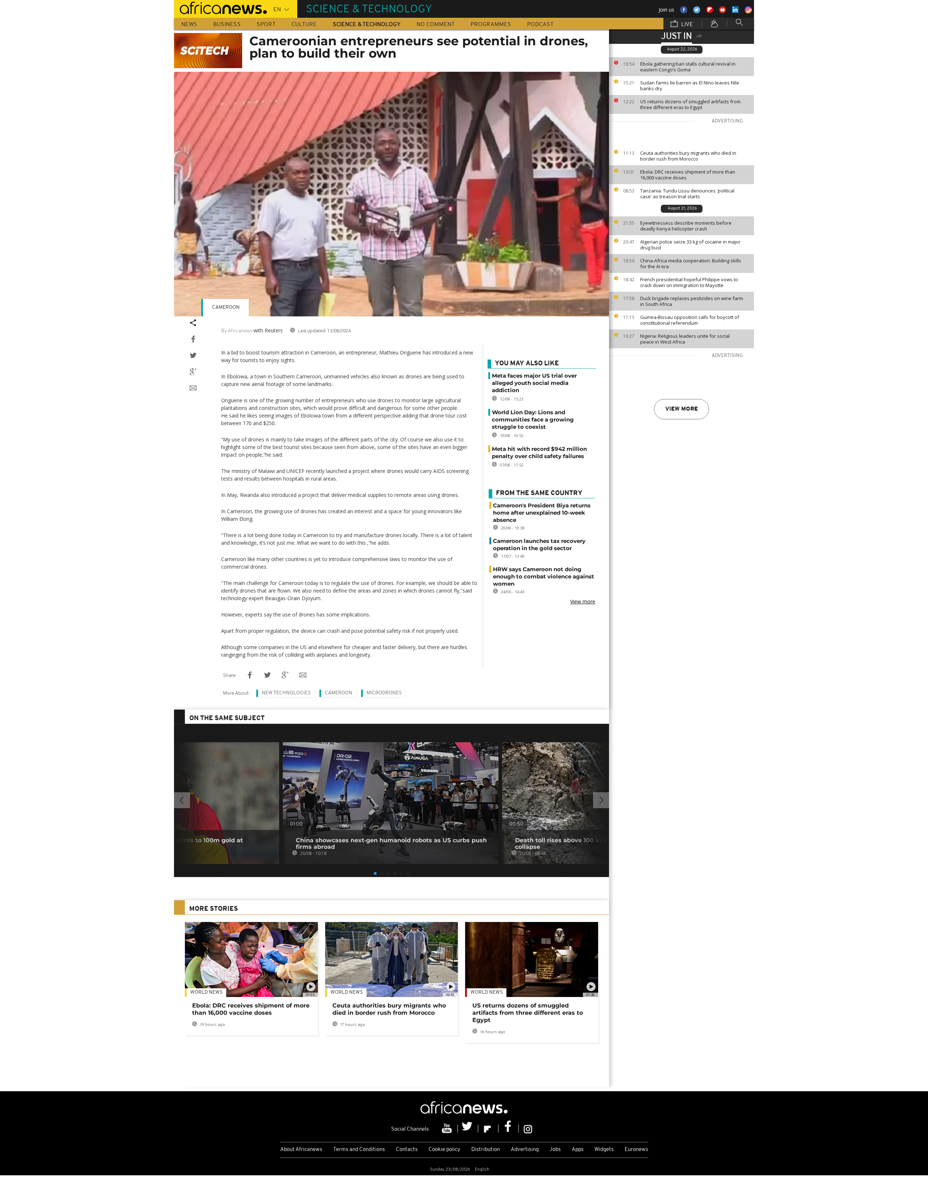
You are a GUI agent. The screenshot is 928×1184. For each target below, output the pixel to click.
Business (227, 25)
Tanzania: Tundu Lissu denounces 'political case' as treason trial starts (687, 193)
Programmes (491, 25)
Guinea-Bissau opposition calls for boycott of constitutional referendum (689, 320)
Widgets (604, 1149)
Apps (578, 1149)
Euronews (636, 1149)
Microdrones (384, 693)
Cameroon (226, 307)
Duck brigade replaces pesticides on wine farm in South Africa (691, 301)
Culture (304, 25)
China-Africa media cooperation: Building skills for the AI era (690, 263)
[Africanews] (220, 7)
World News (206, 992)
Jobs (555, 1149)
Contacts (407, 1149)
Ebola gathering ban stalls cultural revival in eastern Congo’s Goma (688, 66)
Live (686, 25)
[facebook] (508, 1129)
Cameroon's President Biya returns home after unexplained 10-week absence (542, 512)
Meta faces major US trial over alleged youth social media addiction (534, 383)
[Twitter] (468, 1129)
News (189, 25)
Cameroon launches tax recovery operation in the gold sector (539, 544)
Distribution (485, 1149)
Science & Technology (367, 25)
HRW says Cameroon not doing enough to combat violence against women (543, 576)
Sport (266, 25)
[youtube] (448, 1129)
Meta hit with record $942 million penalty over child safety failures (539, 452)
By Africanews (236, 331)
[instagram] (528, 1129)
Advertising (525, 1149)
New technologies (286, 693)
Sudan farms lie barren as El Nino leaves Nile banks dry (689, 85)
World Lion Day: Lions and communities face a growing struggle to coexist (533, 419)
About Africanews (301, 1149)
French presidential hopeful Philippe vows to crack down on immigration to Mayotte (689, 282)
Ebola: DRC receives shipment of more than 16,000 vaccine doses (687, 174)
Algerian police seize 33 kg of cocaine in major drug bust (690, 244)
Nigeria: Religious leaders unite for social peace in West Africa (685, 339)
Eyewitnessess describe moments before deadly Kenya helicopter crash (686, 226)
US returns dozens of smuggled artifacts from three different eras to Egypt (690, 104)
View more (681, 409)
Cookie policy (444, 1149)
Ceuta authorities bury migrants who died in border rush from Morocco (688, 156)
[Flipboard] (488, 1129)
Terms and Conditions (359, 1149)
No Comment (436, 25)
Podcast (540, 25)
